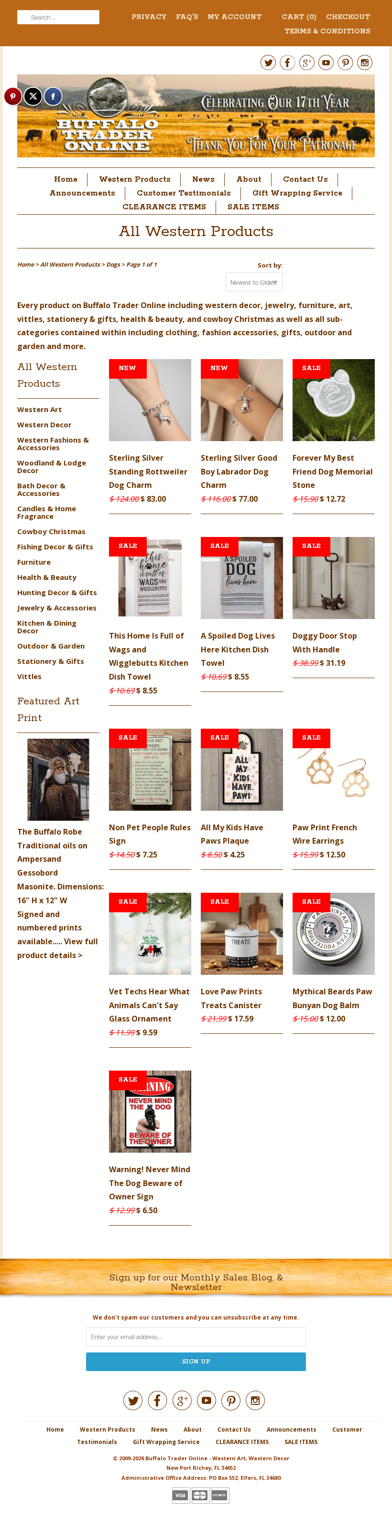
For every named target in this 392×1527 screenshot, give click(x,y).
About (248, 180)
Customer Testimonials (184, 193)
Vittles (29, 676)
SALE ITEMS (253, 207)
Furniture (34, 562)
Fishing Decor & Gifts (55, 546)
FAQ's (187, 17)
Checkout (348, 17)
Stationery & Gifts (50, 661)
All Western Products (196, 232)
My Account (234, 17)
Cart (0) (299, 17)
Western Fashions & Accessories (53, 443)
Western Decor (44, 424)
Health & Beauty (46, 577)
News (203, 180)
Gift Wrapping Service (297, 193)
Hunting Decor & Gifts (57, 592)
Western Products (135, 180)
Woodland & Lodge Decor (51, 466)
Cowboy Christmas (51, 531)
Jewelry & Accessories (57, 607)
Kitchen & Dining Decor (46, 626)
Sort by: (270, 265)
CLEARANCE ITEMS (164, 207)
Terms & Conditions (327, 31)
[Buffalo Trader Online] (196, 118)
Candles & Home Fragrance (46, 512)
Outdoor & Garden (51, 645)
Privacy (148, 17)
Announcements (82, 193)
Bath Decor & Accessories (41, 489)
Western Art (39, 409)
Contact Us (305, 180)
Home (65, 180)
